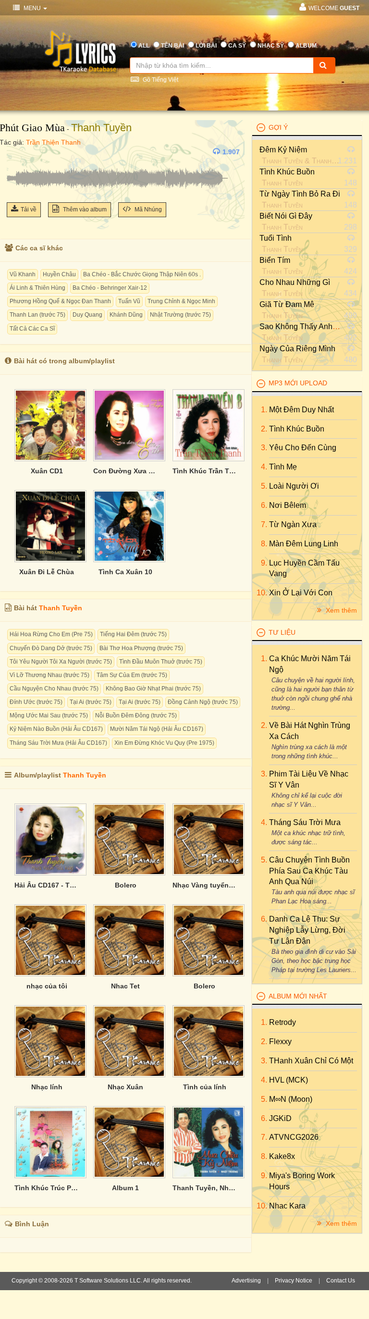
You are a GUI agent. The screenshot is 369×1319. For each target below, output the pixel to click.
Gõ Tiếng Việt (159, 79)
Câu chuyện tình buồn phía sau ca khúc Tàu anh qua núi (309, 871)
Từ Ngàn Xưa (293, 524)
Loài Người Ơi (294, 486)
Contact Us (340, 1280)
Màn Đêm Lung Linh (303, 544)
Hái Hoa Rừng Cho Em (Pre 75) (51, 634)
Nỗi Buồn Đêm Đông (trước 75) (136, 715)
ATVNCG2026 (294, 1137)
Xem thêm (340, 610)
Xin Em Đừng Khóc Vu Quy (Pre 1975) (164, 743)
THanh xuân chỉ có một (311, 1061)
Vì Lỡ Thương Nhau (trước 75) (49, 675)
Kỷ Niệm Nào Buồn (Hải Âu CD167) (56, 729)
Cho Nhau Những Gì (294, 282)
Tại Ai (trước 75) (90, 702)
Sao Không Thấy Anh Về (301, 326)
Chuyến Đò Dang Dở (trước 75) (51, 648)
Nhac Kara (287, 1206)
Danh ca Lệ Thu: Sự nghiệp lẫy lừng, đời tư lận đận (307, 930)
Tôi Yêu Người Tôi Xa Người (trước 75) (61, 661)
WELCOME (333, 8)
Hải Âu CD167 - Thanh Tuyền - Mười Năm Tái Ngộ (46, 885)
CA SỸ (237, 45)
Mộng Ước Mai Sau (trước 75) (49, 715)
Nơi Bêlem (287, 505)
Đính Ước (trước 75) (36, 702)
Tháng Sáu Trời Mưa (305, 822)
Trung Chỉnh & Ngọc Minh (181, 301)
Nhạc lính (46, 1087)
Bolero (125, 885)
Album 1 (125, 1188)
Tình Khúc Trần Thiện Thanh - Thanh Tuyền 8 (204, 471)
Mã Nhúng (147, 209)
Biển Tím (274, 260)
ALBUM (306, 45)
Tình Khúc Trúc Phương (46, 1188)
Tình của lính (204, 1087)
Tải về (29, 209)
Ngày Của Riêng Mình (297, 349)
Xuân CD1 (47, 471)
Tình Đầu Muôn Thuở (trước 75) (160, 661)
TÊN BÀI (172, 45)
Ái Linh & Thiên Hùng (37, 287)
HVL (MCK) (288, 1080)
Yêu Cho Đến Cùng (302, 448)
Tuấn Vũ (129, 301)
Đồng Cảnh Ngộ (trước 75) (203, 702)
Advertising (246, 1280)
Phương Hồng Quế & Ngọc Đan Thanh (60, 301)
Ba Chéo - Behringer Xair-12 (110, 287)
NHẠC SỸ (271, 45)
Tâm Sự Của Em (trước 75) (132, 675)
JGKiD (280, 1118)
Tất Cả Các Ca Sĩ (32, 328)
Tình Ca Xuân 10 (125, 572)
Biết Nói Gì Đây (285, 216)
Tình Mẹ (283, 467)
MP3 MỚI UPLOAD (298, 383)
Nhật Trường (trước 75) (180, 314)
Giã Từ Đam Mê (286, 304)
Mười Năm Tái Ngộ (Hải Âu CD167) (156, 729)
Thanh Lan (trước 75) (37, 314)
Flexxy (280, 1041)
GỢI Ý (278, 127)
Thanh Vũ (327, 161)
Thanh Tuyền (101, 128)
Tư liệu (282, 632)
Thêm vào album (84, 209)
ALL (143, 45)
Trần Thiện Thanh (53, 142)
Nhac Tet (125, 986)
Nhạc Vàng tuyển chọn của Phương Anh (204, 885)
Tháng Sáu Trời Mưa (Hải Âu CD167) (58, 743)
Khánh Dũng (126, 314)
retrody (282, 1022)
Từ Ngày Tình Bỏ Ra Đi (299, 194)
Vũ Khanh (23, 274)
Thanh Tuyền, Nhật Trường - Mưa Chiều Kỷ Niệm (204, 1188)
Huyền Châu (59, 274)
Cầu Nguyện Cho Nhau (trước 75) (54, 688)
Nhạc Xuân (125, 1087)
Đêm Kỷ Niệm (283, 150)
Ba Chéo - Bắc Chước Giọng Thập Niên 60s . (142, 274)
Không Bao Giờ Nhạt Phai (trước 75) (153, 688)
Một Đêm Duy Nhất (301, 410)
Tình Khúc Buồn (287, 172)
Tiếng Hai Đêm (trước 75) (133, 634)
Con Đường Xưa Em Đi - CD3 (125, 471)
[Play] (16, 151)
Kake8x (282, 1156)
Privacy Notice (293, 1280)
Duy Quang (87, 314)
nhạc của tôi (46, 986)
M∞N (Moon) (290, 1099)
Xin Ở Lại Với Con (300, 593)
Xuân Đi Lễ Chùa (46, 572)
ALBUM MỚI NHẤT (298, 996)
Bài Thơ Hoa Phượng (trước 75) (141, 648)
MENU (32, 8)
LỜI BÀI (206, 45)
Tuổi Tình (275, 238)
